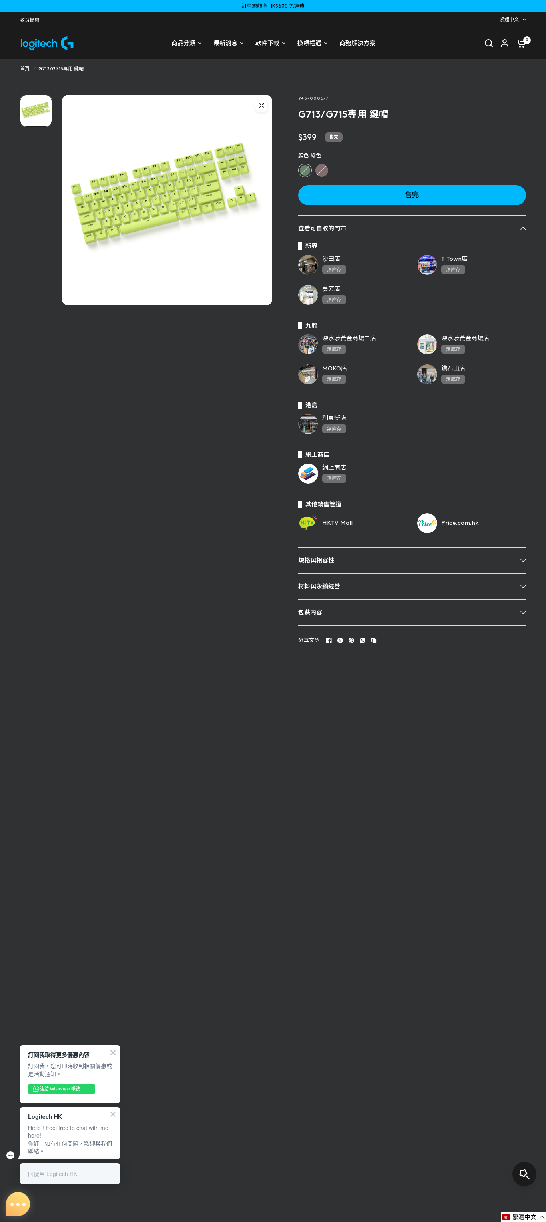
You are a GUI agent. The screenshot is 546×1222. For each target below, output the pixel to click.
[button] (523, 1217)
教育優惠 (29, 20)
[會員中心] (504, 43)
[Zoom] (261, 106)
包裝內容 (310, 612)
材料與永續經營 (319, 586)
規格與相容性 (316, 560)
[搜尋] (489, 43)
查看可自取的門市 (322, 228)
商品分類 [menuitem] (183, 43)
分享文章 (308, 640)
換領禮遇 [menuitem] (309, 43)
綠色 (305, 170)
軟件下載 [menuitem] (267, 43)
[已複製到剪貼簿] (374, 640)
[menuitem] (31, 20)
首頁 (25, 69)
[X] (340, 640)
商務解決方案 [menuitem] (357, 43)
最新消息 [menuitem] (225, 43)
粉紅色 (321, 170)
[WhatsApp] (362, 640)
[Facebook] (329, 640)
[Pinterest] (351, 640)
